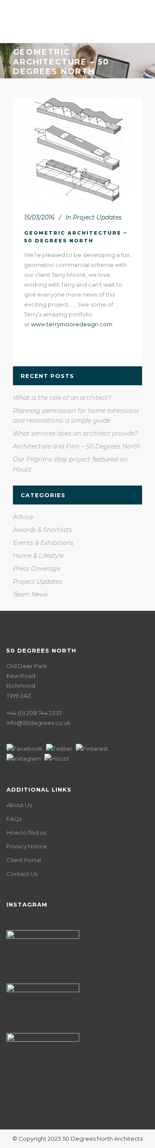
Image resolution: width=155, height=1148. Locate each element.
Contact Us (21, 873)
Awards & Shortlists (42, 530)
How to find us (26, 832)
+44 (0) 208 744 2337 (34, 712)
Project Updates (97, 217)
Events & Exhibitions (43, 543)
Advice (23, 517)
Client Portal (23, 860)
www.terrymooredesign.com (71, 324)
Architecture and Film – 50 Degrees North (76, 446)
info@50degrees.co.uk (38, 722)
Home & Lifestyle (38, 556)
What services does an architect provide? (75, 433)
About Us (19, 804)
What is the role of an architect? (62, 398)
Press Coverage (36, 568)
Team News (30, 594)
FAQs (14, 818)
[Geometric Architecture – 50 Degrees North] (77, 149)
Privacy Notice (26, 846)
